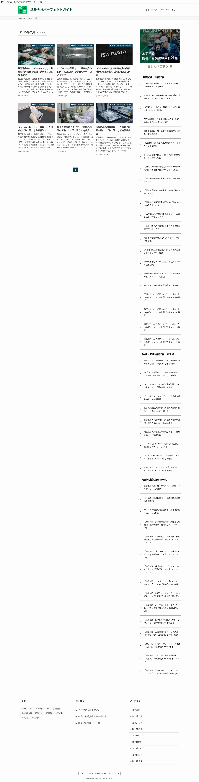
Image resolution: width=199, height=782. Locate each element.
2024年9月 (137, 755)
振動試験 (59, 713)
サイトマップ (113, 774)
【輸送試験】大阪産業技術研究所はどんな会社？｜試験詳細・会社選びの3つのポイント (162, 525)
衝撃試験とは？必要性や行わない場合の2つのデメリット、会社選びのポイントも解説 (162, 327)
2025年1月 (137, 729)
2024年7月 (137, 761)
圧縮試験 (38, 713)
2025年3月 (137, 716)
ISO (31, 709)
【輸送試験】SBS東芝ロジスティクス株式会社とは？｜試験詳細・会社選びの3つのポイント (162, 539)
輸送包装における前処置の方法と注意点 (161, 285)
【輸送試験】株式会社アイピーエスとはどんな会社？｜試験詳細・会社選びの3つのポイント (162, 569)
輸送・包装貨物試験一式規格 (158, 354)
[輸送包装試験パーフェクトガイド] (45, 10)
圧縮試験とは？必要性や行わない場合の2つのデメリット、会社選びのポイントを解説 (162, 297)
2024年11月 (137, 742)
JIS (48, 709)
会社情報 (56, 709)
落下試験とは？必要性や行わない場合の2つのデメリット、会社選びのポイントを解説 (162, 312)
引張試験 (49, 713)
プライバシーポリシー (97, 774)
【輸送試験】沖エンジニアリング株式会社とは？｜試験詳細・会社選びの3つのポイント (162, 554)
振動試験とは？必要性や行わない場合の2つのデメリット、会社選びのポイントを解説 (162, 342)
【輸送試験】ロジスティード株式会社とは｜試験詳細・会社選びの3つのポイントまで (162, 658)
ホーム (82, 774)
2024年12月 (138, 736)
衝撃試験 (35, 718)
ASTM (24, 709)
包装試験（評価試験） (154, 77)
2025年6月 (137, 710)
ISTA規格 (40, 709)
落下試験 (25, 718)
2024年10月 (138, 748)
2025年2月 (137, 723)
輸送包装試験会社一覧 (154, 479)
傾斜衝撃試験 (27, 713)
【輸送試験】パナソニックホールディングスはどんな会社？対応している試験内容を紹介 (162, 608)
